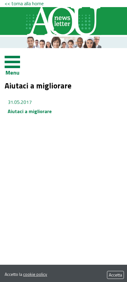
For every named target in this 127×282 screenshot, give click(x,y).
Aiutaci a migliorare (30, 111)
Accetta (115, 275)
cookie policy (35, 274)
